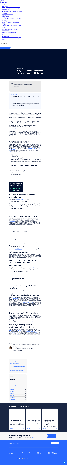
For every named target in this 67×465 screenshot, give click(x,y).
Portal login (3, 46)
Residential (3, 40)
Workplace (14, 443)
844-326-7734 (34, 437)
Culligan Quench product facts (51, 452)
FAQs (38, 452)
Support (2, 34)
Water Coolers (3, 4)
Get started (55, 442)
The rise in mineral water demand (14, 363)
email (16, 90)
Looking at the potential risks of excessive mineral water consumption (17, 367)
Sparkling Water (4, 15)
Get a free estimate (5, 47)
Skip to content (2, 0)
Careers (22, 452)
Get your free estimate (51, 434)
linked (12, 90)
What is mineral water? (13, 361)
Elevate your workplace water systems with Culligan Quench (17, 371)
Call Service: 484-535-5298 (3, 2)
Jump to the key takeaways (14, 128)
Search (11, 376)
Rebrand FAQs (39, 453)
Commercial (17, 443)
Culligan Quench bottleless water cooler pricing (52, 453)
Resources (3, 19)
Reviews (29, 452)
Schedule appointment (51, 437)
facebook (14, 90)
